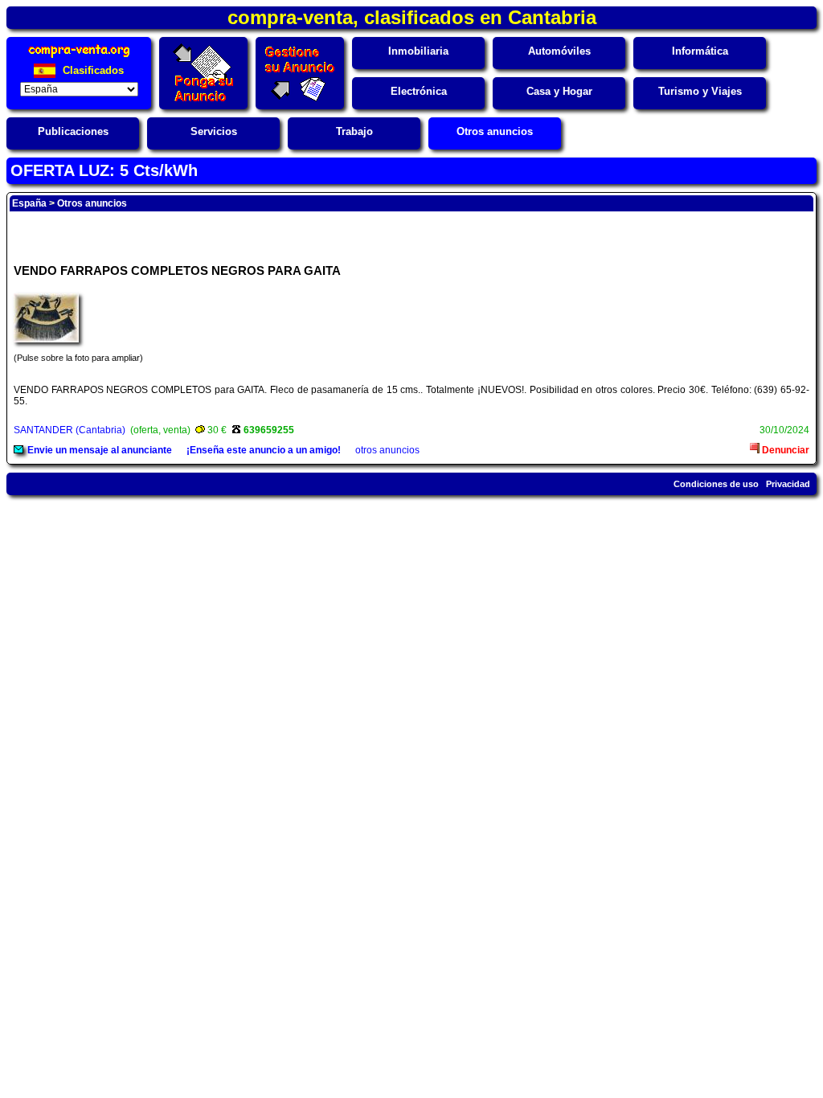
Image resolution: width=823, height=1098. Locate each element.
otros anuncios (387, 450)
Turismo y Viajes (700, 91)
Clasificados (91, 70)
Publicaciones (73, 131)
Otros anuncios (495, 131)
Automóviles (559, 51)
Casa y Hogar (559, 91)
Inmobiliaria (418, 51)
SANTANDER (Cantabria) (69, 430)
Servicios (213, 131)
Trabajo (354, 131)
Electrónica (419, 91)
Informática (700, 51)
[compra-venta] (79, 57)
